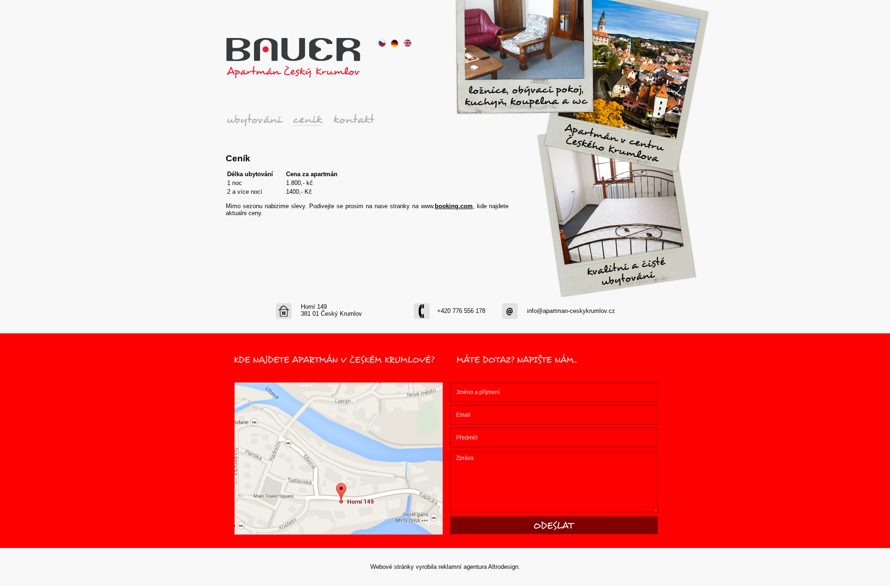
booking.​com (454, 206)
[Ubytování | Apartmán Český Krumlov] (258, 121)
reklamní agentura (463, 566)
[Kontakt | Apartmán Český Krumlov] (364, 121)
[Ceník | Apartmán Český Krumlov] (310, 121)
